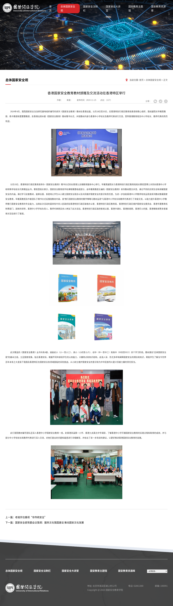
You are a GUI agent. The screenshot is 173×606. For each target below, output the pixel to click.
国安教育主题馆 (135, 8)
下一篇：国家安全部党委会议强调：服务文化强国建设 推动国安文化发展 (44, 522)
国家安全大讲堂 (113, 8)
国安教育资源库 (158, 8)
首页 (50, 8)
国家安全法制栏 (90, 8)
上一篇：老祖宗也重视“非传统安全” (26, 517)
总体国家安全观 (68, 8)
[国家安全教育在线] (24, 8)
